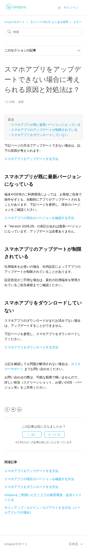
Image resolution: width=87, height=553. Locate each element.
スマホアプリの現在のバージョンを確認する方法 (39, 218)
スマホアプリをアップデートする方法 (31, 159)
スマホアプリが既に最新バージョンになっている (46, 125)
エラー (77, 22)
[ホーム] (16, 10)
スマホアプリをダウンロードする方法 (31, 347)
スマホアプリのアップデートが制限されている (44, 130)
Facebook (7, 409)
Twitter (13, 409)
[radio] (31, 434)
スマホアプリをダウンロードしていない (39, 135)
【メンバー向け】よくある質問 (49, 22)
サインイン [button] (71, 7)
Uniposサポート (14, 22)
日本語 (74, 544)
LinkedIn (19, 409)
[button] (59, 8)
